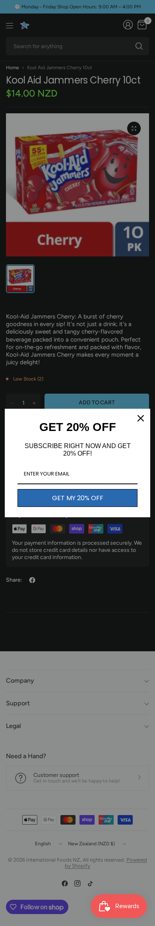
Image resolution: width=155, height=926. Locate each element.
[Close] (140, 418)
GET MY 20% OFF (77, 498)
